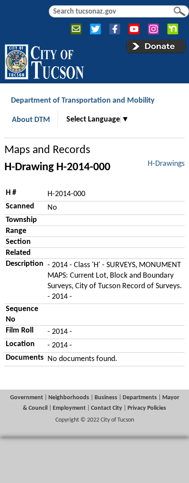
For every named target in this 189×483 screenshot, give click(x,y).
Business (105, 397)
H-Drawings (166, 164)
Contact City (106, 408)
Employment (69, 408)
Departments (140, 397)
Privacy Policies (146, 408)
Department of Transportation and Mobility (83, 100)
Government (26, 397)
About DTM (31, 120)
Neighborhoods (68, 397)
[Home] (44, 60)
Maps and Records (47, 150)
